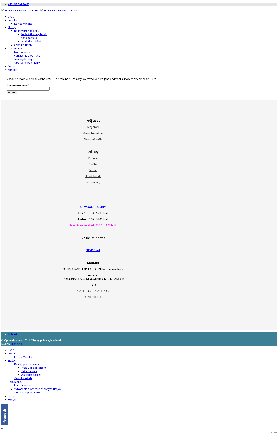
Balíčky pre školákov (26, 31)
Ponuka (12, 20)
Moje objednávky (93, 133)
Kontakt (12, 70)
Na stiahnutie (22, 52)
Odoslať (12, 92)
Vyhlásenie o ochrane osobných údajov (27, 57)
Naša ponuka (29, 38)
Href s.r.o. (17, 344)
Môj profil (93, 127)
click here (273, 432)
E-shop (12, 66)
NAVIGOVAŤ (93, 250)
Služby (12, 27)
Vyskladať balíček (31, 41)
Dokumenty (15, 48)
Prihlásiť (13, 334)
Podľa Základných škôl (34, 34)
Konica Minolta (23, 23)
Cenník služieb (23, 45)
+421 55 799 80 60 (18, 4)
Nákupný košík (93, 139)
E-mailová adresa (18, 85)
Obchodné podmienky (27, 62)
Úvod (11, 16)
